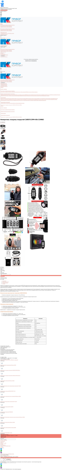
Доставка (2, 279)
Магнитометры (45, 98)
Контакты (2, 447)
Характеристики (5, 281)
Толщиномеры (50, 99)
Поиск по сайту (3, 439)
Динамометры (32, 99)
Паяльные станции (45, 95)
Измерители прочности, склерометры (21, 100)
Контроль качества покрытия (20, 98)
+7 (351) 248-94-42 (3, 33)
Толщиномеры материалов (15, 103)
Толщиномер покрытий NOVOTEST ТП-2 (7, 391)
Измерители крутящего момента (41, 99)
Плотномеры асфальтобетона (34, 100)
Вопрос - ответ (3, 443)
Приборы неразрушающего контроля (7, 94)
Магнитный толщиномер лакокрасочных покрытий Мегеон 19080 (12, 417)
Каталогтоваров (1, 24)
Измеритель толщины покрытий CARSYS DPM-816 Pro (10, 370)
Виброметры (23, 95)
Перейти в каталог (3, 10)
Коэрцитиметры (43, 100)
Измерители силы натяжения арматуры (16, 99)
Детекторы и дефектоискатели (10, 95)
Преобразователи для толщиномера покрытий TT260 (10, 385)
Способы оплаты (3, 278)
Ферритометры (3, 98)
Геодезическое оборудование (6, 29)
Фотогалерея (3, 444)
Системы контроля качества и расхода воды (33, 95)
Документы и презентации (5, 445)
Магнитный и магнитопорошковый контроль (34, 98)
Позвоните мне (3, 436)
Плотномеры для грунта (9, 100)
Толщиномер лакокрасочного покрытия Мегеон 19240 (10, 396)
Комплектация (5, 282)
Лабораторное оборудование (6, 30)
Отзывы (3, 283)
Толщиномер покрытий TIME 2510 (6, 411)
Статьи (1, 446)
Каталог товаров (3, 440)
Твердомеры (50, 98)
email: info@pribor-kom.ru (5, 455)
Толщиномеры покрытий (5, 103)
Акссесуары (22, 103)
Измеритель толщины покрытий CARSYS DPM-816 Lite (10, 375)
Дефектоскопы (27, 99)
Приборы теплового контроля (20, 94)
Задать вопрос (3, 437)
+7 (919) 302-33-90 (10, 33)
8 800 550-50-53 (3, 32)
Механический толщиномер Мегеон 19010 (8, 365)
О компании (2, 441)
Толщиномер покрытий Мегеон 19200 (7, 380)
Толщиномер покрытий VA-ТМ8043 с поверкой (9, 359)
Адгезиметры (12, 98)
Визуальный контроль (47, 94)
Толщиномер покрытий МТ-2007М (6, 406)
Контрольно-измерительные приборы (7, 28)
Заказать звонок (3, 35)
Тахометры (8, 98)
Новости (2, 442)
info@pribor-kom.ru (3, 34)
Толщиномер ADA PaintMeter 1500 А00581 (8, 427)
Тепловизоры (18, 95)
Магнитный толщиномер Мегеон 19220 (7, 422)
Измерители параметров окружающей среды (34, 94)
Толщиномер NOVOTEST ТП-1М (6, 432)
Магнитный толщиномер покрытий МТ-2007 (8, 401)
